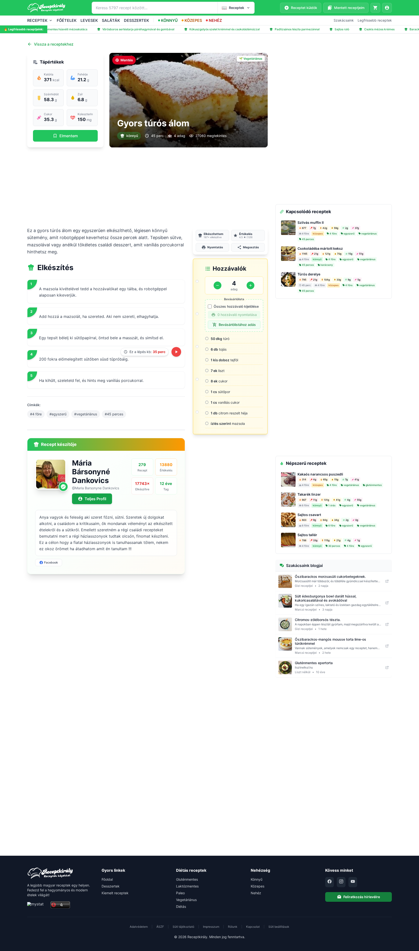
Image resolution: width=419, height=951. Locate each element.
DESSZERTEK (136, 20)
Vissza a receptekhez (53, 44)
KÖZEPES (193, 20)
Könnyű (256, 879)
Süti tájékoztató (183, 926)
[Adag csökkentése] (217, 285)
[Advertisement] (147, 187)
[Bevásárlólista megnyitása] (375, 8)
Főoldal (107, 879)
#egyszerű (57, 414)
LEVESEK (89, 20)
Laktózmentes (187, 886)
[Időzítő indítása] (176, 352)
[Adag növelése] (250, 285)
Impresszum (211, 926)
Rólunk (232, 926)
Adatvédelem (139, 926)
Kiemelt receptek (115, 893)
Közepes (257, 886)
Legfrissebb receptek (375, 20)
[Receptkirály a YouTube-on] (352, 882)
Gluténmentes (187, 879)
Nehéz (256, 893)
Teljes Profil (95, 498)
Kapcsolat (253, 926)
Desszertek (111, 886)
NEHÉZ (215, 20)
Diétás (181, 906)
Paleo (180, 893)
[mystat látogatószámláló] (37, 905)
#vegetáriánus (85, 414)
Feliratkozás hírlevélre (361, 897)
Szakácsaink (344, 20)
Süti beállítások (278, 926)
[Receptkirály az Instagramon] (341, 882)
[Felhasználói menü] (387, 8)
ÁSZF (160, 926)
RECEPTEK (37, 20)
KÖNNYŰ (169, 20)
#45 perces (114, 414)
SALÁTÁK (111, 20)
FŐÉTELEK (67, 20)
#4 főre (36, 414)
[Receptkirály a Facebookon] (329, 882)
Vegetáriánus (186, 900)
